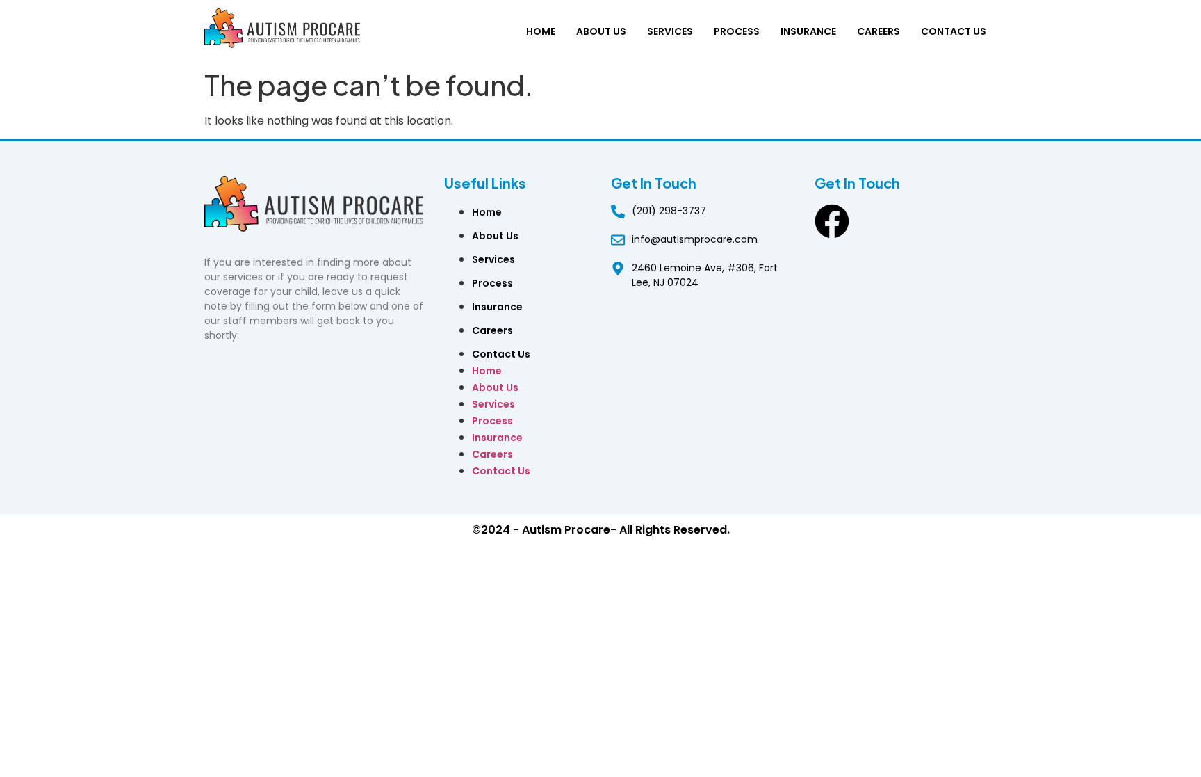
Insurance (808, 31)
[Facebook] (832, 221)
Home (540, 31)
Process (737, 31)
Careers (878, 31)
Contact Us (953, 31)
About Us (601, 31)
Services (670, 31)
